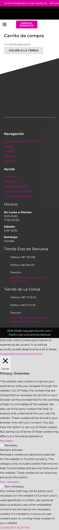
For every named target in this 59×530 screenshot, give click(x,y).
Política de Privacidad (18, 191)
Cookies (37, 353)
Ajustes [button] (27, 353)
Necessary (11, 445)
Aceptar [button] (5, 353)
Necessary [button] (6, 440)
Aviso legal (11, 181)
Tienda (8, 146)
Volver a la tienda (23, 50)
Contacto (10, 161)
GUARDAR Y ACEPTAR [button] (15, 527)
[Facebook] (44, 24)
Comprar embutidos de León (23, 141)
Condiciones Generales (19, 196)
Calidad (9, 151)
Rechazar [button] (16, 353)
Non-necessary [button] (10, 482)
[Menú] (4, 24)
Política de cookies (16, 186)
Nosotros (10, 156)
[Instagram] (52, 24)
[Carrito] (55, 13)
